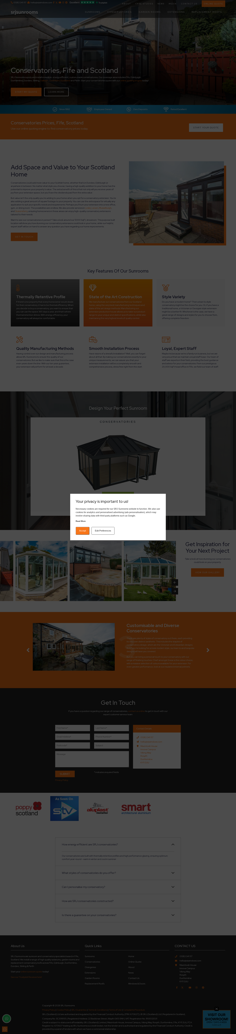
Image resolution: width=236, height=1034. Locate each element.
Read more (81, 521)
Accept (82, 531)
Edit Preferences (103, 531)
